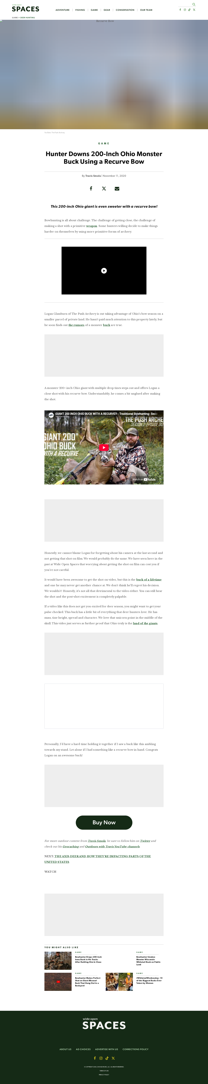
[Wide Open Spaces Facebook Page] (180, 10)
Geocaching (71, 846)
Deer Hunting (27, 18)
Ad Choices (83, 1049)
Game (94, 10)
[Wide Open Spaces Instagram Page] (184, 10)
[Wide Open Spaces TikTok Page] (189, 10)
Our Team (146, 10)
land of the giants (145, 623)
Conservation (125, 10)
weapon (91, 226)
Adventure (63, 10)
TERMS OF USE (104, 1071)
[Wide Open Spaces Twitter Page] (194, 10)
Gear (107, 10)
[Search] (194, 4)
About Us (65, 1049)
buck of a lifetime (149, 579)
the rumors (76, 325)
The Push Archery (58, 133)
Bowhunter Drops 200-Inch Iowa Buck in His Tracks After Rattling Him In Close (88, 959)
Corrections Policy (136, 1049)
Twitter (145, 841)
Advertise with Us (106, 1049)
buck (106, 325)
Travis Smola (93, 176)
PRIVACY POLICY (104, 1075)
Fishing (80, 10)
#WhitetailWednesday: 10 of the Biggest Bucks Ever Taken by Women (149, 980)
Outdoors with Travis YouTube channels (112, 846)
